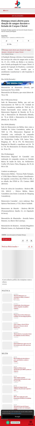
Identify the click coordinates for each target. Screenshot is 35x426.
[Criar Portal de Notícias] (31, 423)
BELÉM (5, 353)
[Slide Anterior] (29, 246)
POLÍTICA (6, 291)
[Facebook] (17, 40)
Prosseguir (17, 416)
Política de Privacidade (16, 413)
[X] (28, 40)
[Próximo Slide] (31, 246)
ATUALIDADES (17, 16)
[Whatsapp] (6, 40)
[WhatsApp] (8, 422)
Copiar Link (7, 239)
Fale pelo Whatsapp (15, 422)
